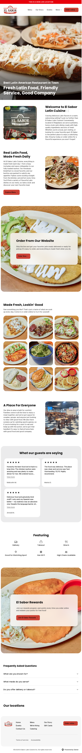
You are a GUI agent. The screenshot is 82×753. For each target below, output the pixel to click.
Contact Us (20, 739)
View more (11, 477)
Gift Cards (47, 735)
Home (18, 732)
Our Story (39, 10)
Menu (30, 10)
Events (49, 10)
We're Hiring (34, 735)
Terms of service (22, 750)
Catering (32, 739)
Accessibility (35, 750)
